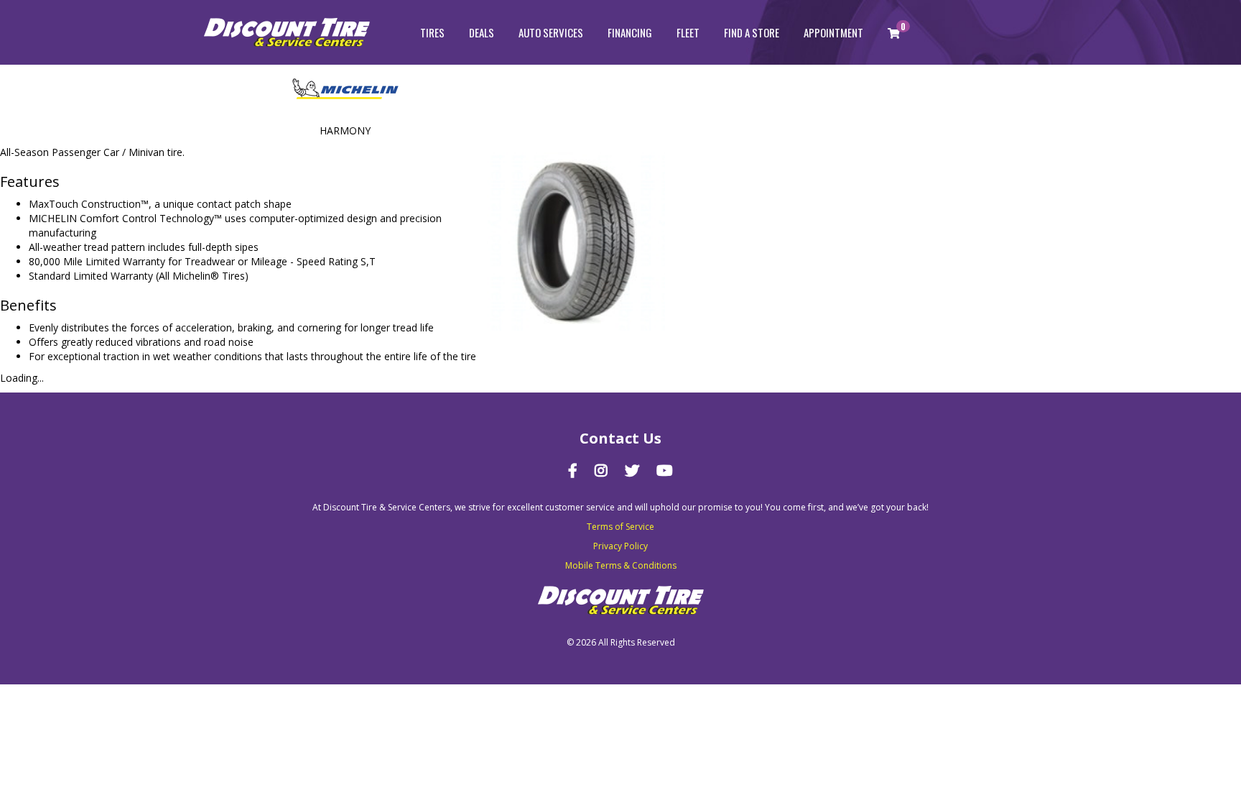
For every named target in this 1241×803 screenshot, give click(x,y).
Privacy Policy (620, 546)
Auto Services (551, 32)
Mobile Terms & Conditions (621, 565)
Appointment (833, 32)
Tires (432, 32)
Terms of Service (620, 526)
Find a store (751, 32)
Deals (481, 32)
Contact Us (620, 438)
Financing (630, 32)
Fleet (688, 32)
